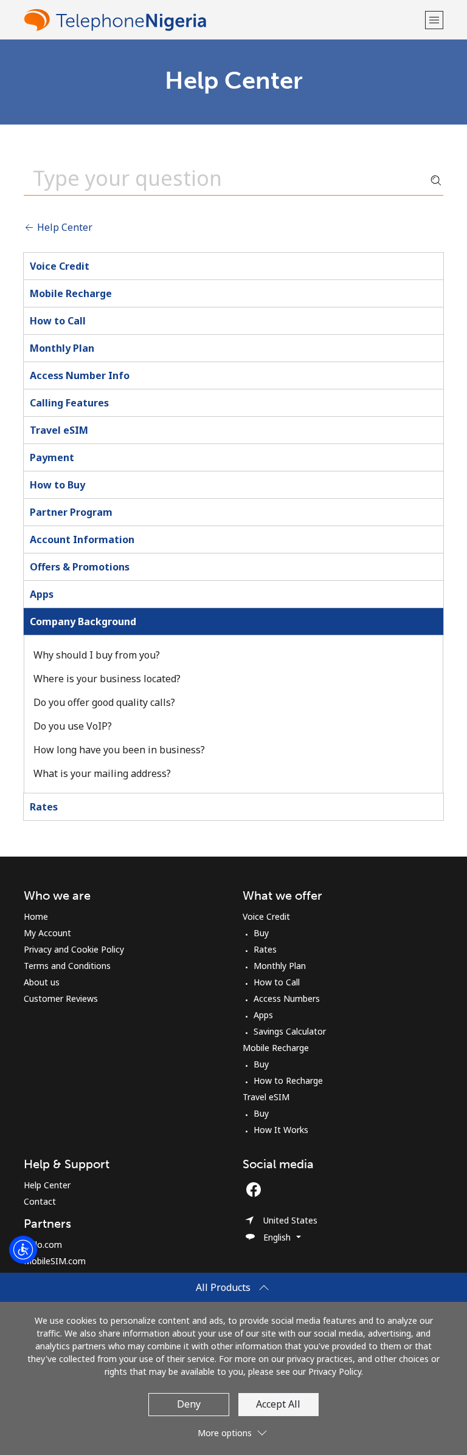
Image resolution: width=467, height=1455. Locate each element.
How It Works (281, 1129)
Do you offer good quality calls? (104, 702)
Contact (40, 1201)
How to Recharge (288, 1080)
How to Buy (57, 484)
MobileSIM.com (55, 1261)
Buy (261, 933)
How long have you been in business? (119, 749)
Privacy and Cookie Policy (74, 949)
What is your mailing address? (102, 773)
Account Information (82, 539)
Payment (52, 457)
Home (36, 916)
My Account (47, 933)
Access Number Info (80, 375)
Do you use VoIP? (72, 726)
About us (42, 982)
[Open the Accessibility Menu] (23, 1250)
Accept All (278, 1404)
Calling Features (69, 402)
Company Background (83, 621)
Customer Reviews (61, 998)
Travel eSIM (59, 430)
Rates (44, 806)
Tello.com (43, 1244)
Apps (42, 594)
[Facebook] (257, 1189)
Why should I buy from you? (96, 655)
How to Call (58, 320)
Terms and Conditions (67, 965)
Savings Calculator (290, 1031)
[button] (434, 19)
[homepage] (223, 19)
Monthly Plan (62, 348)
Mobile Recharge (71, 293)
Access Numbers (287, 998)
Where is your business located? (107, 678)
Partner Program (71, 512)
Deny (189, 1404)
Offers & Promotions (80, 566)
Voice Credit (59, 266)
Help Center (63, 227)
